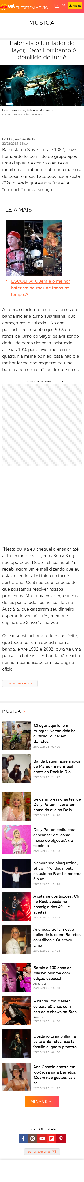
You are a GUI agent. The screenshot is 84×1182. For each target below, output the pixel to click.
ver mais (39, 1101)
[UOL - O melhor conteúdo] (8, 7)
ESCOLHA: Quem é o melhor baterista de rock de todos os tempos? (40, 287)
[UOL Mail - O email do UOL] (57, 5)
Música (42, 22)
